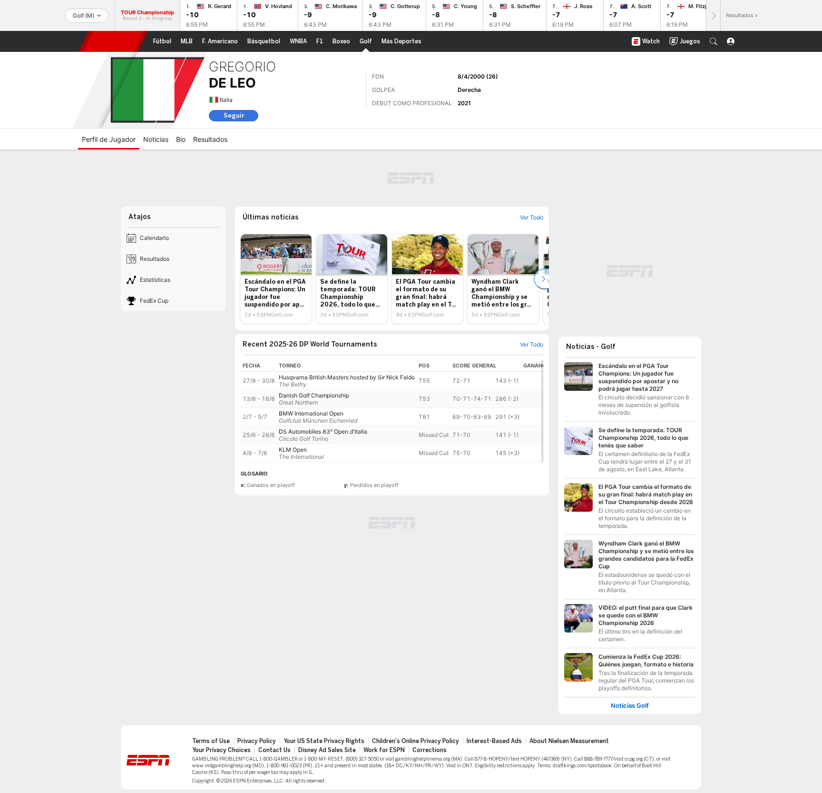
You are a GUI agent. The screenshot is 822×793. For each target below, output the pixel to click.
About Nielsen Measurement (569, 741)
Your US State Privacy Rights (324, 741)
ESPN (113, 41)
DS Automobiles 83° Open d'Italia (323, 431)
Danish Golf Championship (314, 395)
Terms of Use (211, 741)
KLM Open (293, 449)
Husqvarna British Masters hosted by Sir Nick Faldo (347, 377)
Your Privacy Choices (221, 750)
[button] (713, 41)
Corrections (429, 750)
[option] (276, 279)
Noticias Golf (630, 705)
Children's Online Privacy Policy (415, 741)
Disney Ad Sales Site (327, 750)
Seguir (234, 115)
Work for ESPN (384, 750)
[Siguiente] (713, 15)
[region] (392, 411)
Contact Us (274, 750)
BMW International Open (311, 413)
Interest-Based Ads (494, 741)
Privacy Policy (256, 741)
